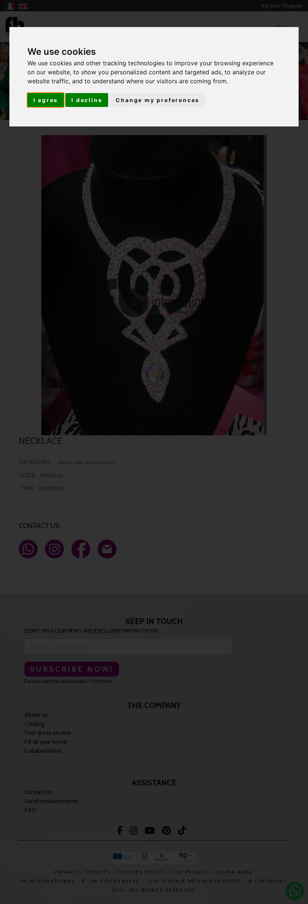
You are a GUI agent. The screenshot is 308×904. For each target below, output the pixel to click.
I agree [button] (45, 100)
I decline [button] (86, 100)
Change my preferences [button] (157, 100)
